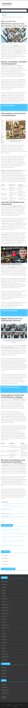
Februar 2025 (4, 598)
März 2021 (4, 648)
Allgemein (5, 555)
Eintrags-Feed (5, 687)
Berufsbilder (10, 509)
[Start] (2, 15)
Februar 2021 (4, 651)
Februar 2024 (4, 622)
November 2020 (5, 656)
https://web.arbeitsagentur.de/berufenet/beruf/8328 (15, 503)
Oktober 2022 (4, 636)
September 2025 (5, 581)
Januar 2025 (4, 601)
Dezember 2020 (5, 653)
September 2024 (5, 613)
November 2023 (5, 624)
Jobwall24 (7, 3)
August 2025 (4, 584)
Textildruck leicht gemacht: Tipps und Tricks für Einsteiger (14, 533)
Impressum (4, 698)
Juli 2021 (3, 645)
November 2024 (5, 607)
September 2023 (5, 627)
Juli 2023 (3, 630)
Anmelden (4, 684)
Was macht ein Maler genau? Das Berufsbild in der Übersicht (13, 389)
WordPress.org (5, 693)
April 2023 (4, 633)
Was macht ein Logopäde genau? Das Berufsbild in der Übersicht (13, 107)
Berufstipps (5, 561)
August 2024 (4, 616)
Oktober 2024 (4, 610)
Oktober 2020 (4, 659)
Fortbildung (5, 564)
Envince (21, 704)
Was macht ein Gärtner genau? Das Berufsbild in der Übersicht (13, 312)
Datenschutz (4, 696)
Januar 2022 (4, 642)
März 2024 (4, 619)
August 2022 (4, 639)
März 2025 (4, 596)
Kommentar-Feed (5, 690)
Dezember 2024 (5, 604)
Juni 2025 (4, 587)
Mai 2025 (3, 590)
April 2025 (4, 593)
